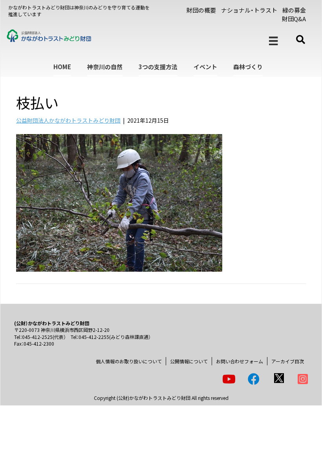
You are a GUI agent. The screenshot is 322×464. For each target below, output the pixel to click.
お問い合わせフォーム (239, 361)
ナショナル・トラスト (249, 10)
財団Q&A (294, 19)
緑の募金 (294, 10)
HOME (62, 67)
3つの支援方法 (158, 67)
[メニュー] (273, 41)
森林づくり (248, 67)
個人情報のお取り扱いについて (129, 361)
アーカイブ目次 (287, 361)
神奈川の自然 (105, 67)
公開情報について (189, 361)
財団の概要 (201, 10)
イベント (205, 67)
